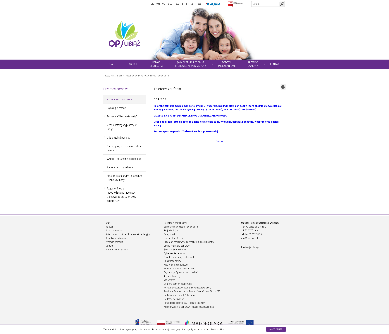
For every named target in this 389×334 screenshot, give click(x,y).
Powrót (220, 141)
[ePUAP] (212, 4)
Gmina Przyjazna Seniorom (177, 245)
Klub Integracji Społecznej (176, 264)
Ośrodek (133, 64)
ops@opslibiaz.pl (249, 238)
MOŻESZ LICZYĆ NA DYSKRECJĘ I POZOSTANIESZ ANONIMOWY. (190, 115)
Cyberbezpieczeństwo (174, 253)
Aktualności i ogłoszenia (119, 99)
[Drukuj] (283, 87)
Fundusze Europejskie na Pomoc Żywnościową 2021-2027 (192, 291)
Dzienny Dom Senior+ (174, 238)
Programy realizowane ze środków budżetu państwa (189, 241)
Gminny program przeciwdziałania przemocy (124, 148)
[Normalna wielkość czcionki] (182, 4)
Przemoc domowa (114, 241)
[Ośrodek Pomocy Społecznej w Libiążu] (124, 34)
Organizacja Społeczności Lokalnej (181, 272)
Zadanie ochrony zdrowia (120, 167)
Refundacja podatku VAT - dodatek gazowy (184, 302)
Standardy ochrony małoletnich (179, 257)
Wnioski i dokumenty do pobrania (124, 158)
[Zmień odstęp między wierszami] (164, 4)
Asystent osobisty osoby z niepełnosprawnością (187, 287)
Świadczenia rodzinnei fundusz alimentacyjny (190, 64)
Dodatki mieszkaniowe (116, 238)
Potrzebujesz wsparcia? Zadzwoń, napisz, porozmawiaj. (186, 131)
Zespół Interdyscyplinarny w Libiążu (122, 127)
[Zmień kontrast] (199, 4)
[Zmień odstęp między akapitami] (158, 4)
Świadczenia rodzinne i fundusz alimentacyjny (127, 234)
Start (111, 64)
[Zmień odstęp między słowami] (170, 4)
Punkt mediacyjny (172, 261)
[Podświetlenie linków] (152, 4)
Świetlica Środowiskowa (175, 249)
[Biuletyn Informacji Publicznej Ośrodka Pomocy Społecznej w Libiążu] (235, 4)
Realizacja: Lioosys (250, 247)
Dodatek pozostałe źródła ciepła (180, 295)
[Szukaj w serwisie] (282, 4)
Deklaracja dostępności (116, 249)
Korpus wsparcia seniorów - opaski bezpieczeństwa (189, 306)
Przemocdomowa (253, 64)
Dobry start (169, 234)
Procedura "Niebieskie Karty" (122, 116)
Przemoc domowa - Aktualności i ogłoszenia (147, 75)
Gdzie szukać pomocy (118, 137)
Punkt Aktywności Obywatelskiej (179, 268)
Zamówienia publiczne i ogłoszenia (181, 226)
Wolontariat (169, 280)
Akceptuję (276, 329)
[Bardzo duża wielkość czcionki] (193, 4)
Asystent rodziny (172, 276)
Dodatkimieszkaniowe (227, 64)
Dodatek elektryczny (174, 299)
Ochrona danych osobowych (178, 283)
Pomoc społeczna (114, 230)
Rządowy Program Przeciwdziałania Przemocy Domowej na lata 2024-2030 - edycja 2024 (122, 194)
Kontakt (275, 64)
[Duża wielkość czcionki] (187, 4)
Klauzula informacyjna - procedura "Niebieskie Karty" (124, 178)
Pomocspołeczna (156, 64)
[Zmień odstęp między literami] (177, 4)
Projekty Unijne (171, 230)
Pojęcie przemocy (116, 108)
